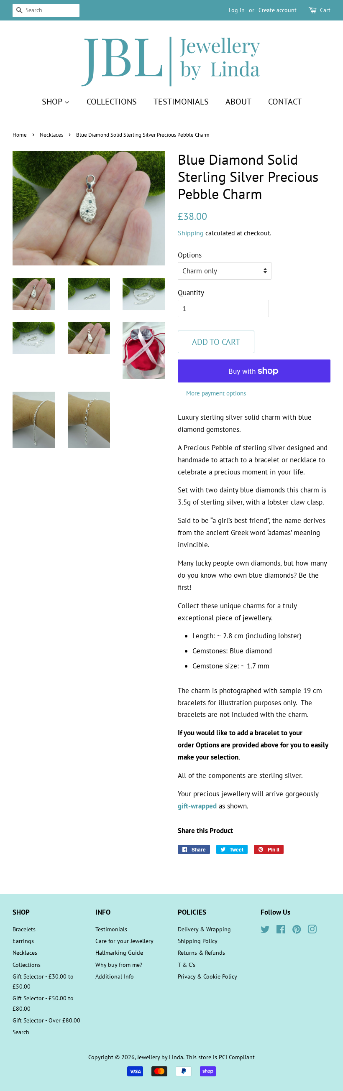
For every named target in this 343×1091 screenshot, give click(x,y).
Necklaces (51, 134)
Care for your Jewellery (124, 941)
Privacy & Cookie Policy (207, 976)
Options (190, 255)
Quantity (191, 292)
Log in (237, 10)
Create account (278, 10)
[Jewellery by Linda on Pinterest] (296, 931)
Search (21, 1032)
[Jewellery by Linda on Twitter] (265, 931)
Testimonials (181, 101)
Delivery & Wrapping (204, 929)
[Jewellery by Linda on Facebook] (281, 931)
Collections (112, 101)
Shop (53, 101)
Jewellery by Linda (160, 1057)
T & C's (186, 965)
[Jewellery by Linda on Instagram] (312, 931)
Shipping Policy (198, 941)
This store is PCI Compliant (220, 1057)
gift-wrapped (197, 806)
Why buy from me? (118, 965)
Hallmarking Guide (119, 952)
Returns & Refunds (201, 952)
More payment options (216, 393)
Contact (285, 101)
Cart (325, 10)
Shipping (191, 233)
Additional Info (114, 976)
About (238, 101)
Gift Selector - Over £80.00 (46, 1020)
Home (20, 134)
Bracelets (24, 929)
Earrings (23, 941)
